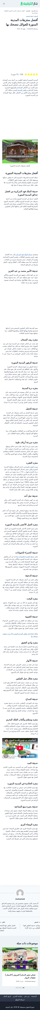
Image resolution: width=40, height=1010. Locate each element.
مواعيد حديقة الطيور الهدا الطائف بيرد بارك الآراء (31, 925)
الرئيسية (34, 996)
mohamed (30, 29)
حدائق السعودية (29, 16)
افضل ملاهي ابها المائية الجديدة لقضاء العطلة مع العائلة (8, 926)
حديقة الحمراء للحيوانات (26, 557)
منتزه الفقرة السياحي (31, 467)
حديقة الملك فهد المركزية (23, 254)
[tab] (23, 987)
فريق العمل (7, 996)
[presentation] (20, 959)
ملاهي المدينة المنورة (20, 90)
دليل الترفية (34, 11)
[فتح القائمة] (4, 3)
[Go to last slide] (34, 967)
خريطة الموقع (20, 1000)
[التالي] (5, 967)
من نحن (26, 996)
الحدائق (28, 11)
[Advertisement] (20, 53)
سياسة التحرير (17, 996)
